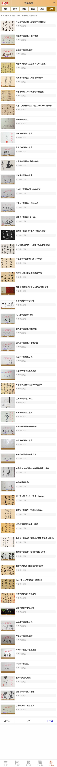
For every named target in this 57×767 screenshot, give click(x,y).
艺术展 (40, 765)
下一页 (50, 721)
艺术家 (17, 765)
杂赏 (51, 9)
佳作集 (51, 765)
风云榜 (28, 765)
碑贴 (33, 9)
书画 (6, 9)
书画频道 (28, 3)
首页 (13, 15)
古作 (15, 9)
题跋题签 (33, 15)
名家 (42, 9)
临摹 (24, 9)
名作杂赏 (25, 15)
